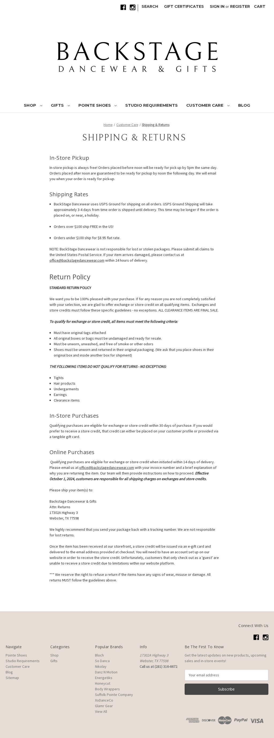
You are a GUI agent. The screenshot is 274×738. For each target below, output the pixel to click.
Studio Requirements (151, 105)
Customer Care (205, 105)
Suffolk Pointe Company (114, 694)
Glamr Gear (104, 705)
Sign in (217, 6)
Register (240, 6)
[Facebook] (123, 7)
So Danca (102, 660)
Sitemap (12, 677)
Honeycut (102, 683)
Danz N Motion (106, 672)
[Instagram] (132, 7)
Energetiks (103, 677)
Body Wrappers (107, 689)
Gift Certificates (184, 6)
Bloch (99, 655)
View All (101, 711)
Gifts (58, 105)
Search (150, 6)
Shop (30, 105)
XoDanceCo (104, 700)
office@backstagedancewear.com (106, 467)
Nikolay (100, 666)
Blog (244, 105)
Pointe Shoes (95, 105)
